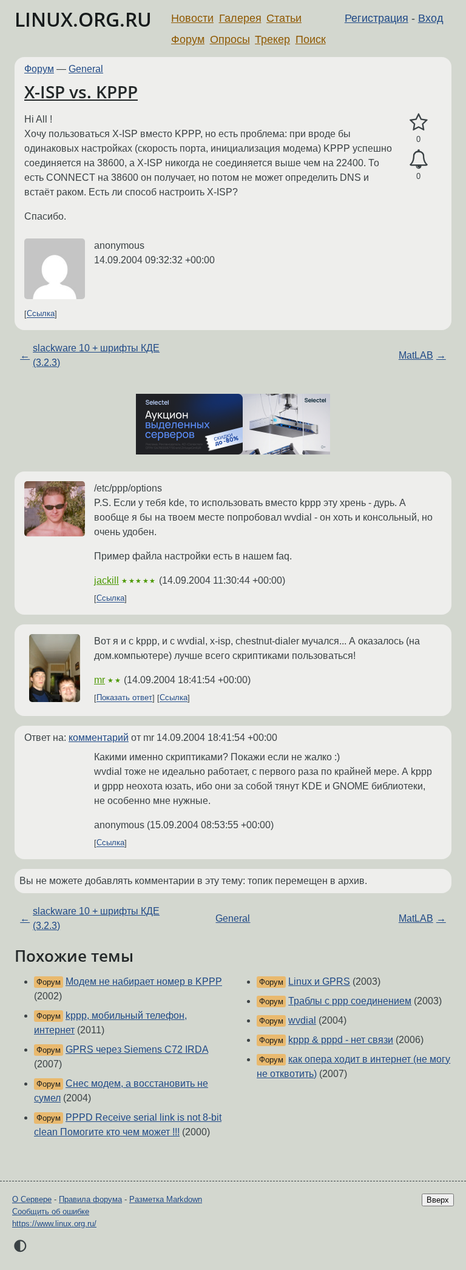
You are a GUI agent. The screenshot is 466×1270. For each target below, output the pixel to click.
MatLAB (416, 355)
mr (99, 680)
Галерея (240, 18)
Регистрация (376, 18)
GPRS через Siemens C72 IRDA (137, 1049)
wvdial (302, 1020)
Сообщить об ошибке (50, 1211)
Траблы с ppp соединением (349, 1001)
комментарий (99, 737)
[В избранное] (418, 122)
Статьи (284, 18)
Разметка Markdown (165, 1199)
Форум (187, 39)
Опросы (230, 39)
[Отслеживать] (418, 160)
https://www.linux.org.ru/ (54, 1223)
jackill (106, 580)
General (86, 69)
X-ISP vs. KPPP (81, 91)
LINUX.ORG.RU (83, 19)
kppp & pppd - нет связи (340, 1040)
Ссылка (41, 314)
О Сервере (32, 1199)
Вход (431, 18)
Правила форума (90, 1199)
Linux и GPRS (319, 981)
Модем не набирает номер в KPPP (144, 981)
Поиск (310, 39)
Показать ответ (124, 698)
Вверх (438, 1199)
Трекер (272, 39)
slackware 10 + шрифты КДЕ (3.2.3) (96, 355)
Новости (192, 18)
